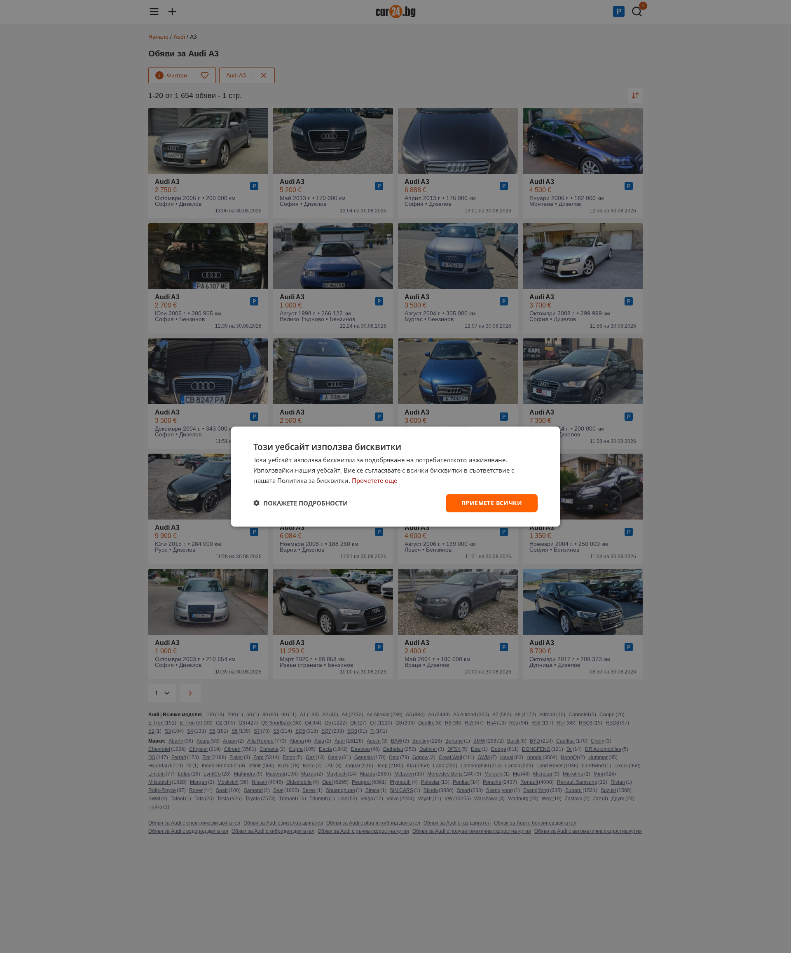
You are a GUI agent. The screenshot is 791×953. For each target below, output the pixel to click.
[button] (300, 503)
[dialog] (395, 476)
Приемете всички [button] (491, 502)
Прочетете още (374, 480)
